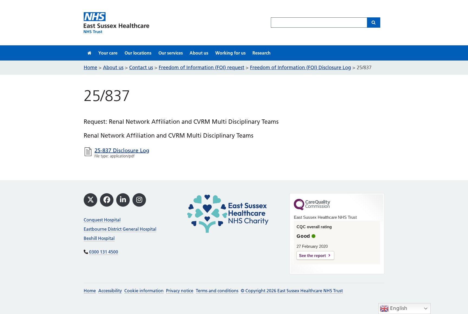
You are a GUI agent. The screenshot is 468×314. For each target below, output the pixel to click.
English (398, 308)
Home (90, 290)
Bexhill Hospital (99, 238)
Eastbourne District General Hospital (120, 229)
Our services (170, 53)
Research (261, 53)
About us (199, 53)
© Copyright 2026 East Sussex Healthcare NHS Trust (292, 290)
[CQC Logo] (312, 209)
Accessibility (110, 290)
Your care (108, 53)
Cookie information (144, 290)
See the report (312, 255)
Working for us (230, 53)
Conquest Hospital (102, 220)
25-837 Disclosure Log (122, 150)
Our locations (138, 53)
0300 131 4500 (103, 252)
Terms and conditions (217, 290)
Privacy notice (179, 290)
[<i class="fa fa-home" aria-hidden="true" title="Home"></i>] (89, 53)
